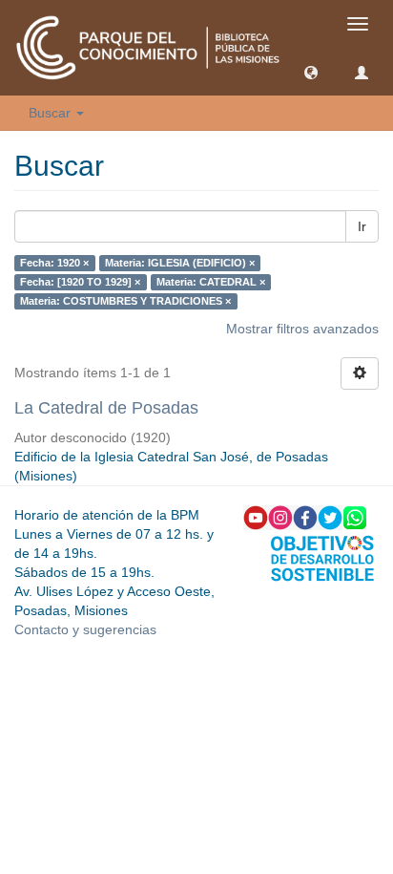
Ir (362, 226)
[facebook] (305, 516)
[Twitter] (330, 516)
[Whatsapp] (354, 516)
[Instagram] (280, 516)
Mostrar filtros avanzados (302, 328)
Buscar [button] (51, 112)
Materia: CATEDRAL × (210, 282)
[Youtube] (255, 516)
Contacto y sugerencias (85, 629)
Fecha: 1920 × (54, 262)
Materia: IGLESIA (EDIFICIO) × (180, 262)
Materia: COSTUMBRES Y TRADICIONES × (125, 301)
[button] (311, 71)
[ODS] (322, 557)
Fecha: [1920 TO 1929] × (80, 282)
